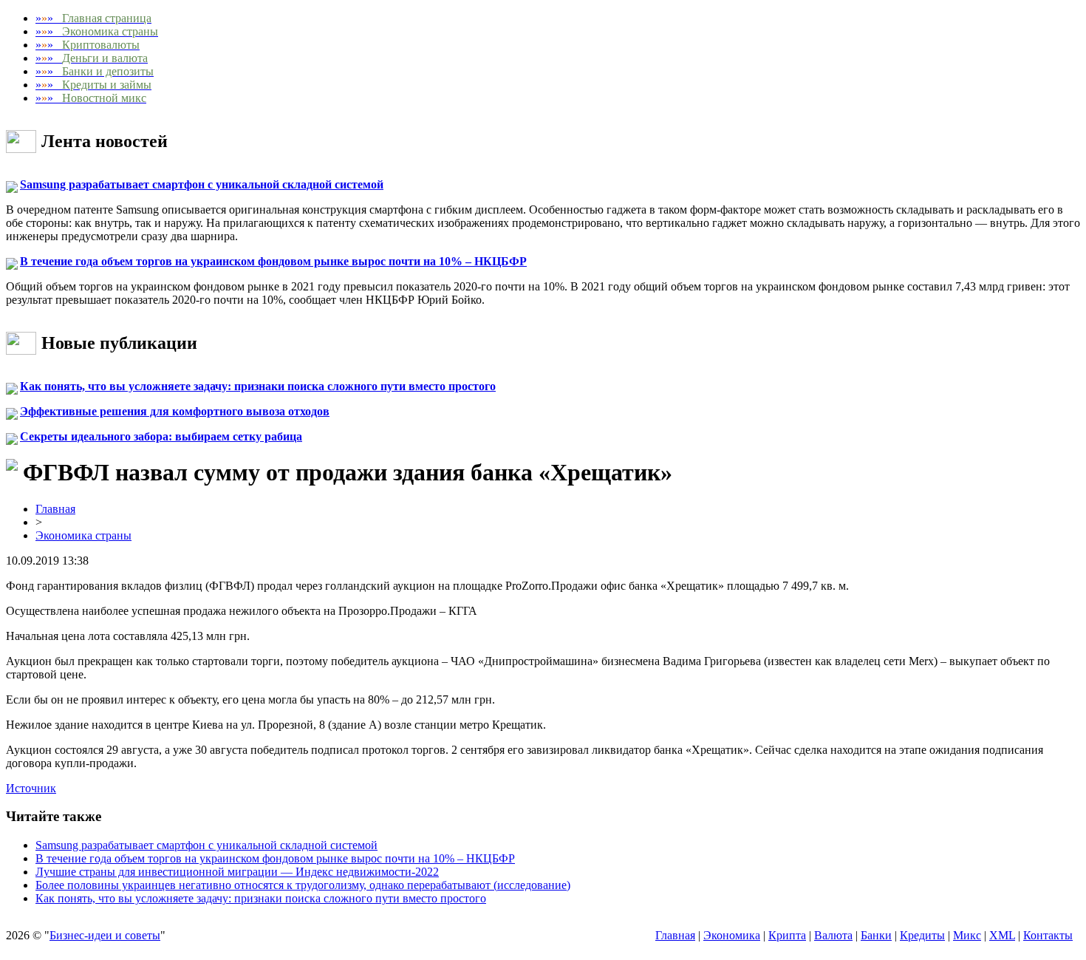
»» (93, 18)
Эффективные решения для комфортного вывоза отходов (174, 411)
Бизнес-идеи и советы (104, 935)
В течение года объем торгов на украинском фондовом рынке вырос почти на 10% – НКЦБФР (273, 261)
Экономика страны (83, 535)
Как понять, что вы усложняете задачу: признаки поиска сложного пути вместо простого (258, 386)
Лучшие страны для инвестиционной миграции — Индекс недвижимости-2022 (237, 871)
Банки (876, 935)
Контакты (1048, 935)
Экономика (731, 935)
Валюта (833, 935)
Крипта (787, 935)
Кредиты (922, 935)
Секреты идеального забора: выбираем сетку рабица (161, 436)
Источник (31, 788)
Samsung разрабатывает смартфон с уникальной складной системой (201, 184)
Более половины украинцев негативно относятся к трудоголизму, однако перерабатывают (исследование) (302, 885)
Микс (967, 935)
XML (1002, 935)
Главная (55, 509)
